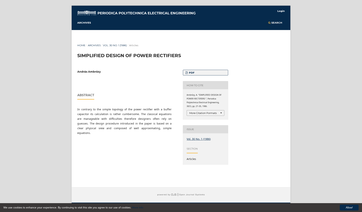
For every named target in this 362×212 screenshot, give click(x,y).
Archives (84, 22)
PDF (191, 72)
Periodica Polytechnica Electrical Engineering (146, 13)
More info (137, 207)
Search (276, 22)
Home (81, 45)
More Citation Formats (203, 112)
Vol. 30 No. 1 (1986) (115, 45)
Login (281, 10)
